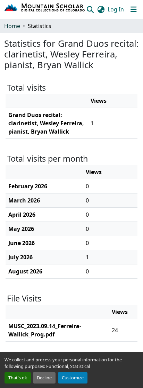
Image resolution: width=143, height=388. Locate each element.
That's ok (17, 378)
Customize (73, 378)
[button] (45, 9)
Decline (44, 378)
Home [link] (12, 26)
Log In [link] (116, 9)
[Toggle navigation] (133, 9)
